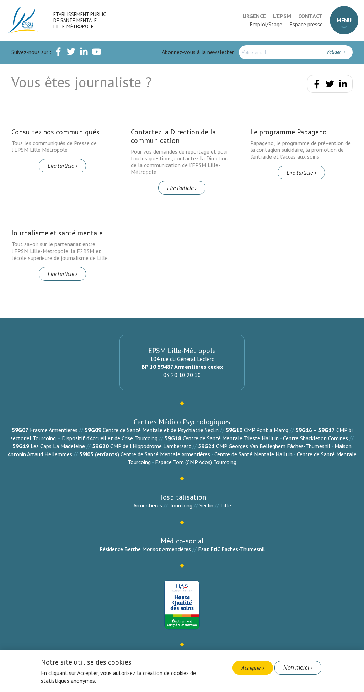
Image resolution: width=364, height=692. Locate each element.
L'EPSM (282, 16)
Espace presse (306, 24)
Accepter (251, 667)
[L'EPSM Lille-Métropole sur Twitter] (71, 53)
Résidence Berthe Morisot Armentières (145, 549)
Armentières (147, 505)
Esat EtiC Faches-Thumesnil (231, 549)
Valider (334, 52)
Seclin (206, 505)
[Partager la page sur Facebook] (316, 85)
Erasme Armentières (53, 429)
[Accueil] (23, 20)
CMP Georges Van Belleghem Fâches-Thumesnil (273, 445)
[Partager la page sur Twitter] (330, 85)
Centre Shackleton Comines (315, 438)
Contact (310, 16)
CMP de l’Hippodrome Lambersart (150, 445)
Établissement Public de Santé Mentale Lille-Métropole (79, 20)
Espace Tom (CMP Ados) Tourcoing (195, 461)
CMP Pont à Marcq (266, 429)
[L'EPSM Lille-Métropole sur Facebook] (58, 53)
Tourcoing (180, 505)
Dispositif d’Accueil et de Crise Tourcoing (109, 438)
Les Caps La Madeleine (58, 445)
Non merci (296, 668)
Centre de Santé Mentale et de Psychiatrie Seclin (161, 429)
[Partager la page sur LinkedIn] (343, 85)
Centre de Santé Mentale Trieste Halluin (231, 438)
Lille (225, 505)
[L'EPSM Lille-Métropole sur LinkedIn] (84, 53)
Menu (344, 20)
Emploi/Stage (266, 24)
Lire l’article (61, 165)
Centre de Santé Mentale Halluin (253, 454)
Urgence (254, 16)
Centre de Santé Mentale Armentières (165, 454)
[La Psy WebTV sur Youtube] (96, 53)
